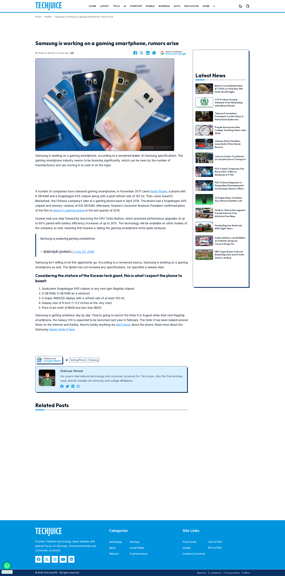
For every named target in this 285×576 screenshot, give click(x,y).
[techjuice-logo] (50, 6)
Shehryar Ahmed (71, 371)
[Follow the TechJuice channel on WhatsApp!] (7, 565)
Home (92, 6)
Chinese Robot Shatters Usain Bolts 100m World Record (227, 144)
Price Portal (189, 541)
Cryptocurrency (139, 553)
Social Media (137, 547)
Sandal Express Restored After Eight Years (228, 227)
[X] (141, 52)
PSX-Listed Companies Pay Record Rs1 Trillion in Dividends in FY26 (229, 171)
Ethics (247, 572)
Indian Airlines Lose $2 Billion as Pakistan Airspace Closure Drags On (230, 240)
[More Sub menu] (214, 6)
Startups (136, 6)
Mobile (150, 6)
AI (125, 6)
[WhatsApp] (154, 52)
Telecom (114, 553)
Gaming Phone (78, 359)
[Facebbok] (38, 559)
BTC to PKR (215, 547)
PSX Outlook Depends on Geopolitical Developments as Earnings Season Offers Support (229, 187)
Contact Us (216, 572)
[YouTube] (63, 559)
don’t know (123, 324)
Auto (177, 6)
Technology (115, 541)
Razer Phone (158, 191)
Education (191, 6)
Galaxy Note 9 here (62, 329)
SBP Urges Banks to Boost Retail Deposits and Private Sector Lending (229, 254)
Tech (116, 6)
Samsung (93, 359)
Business (164, 6)
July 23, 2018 (84, 251)
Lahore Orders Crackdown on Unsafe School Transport (230, 158)
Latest (104, 6)
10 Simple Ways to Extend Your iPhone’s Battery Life (228, 199)
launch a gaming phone (69, 210)
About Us (201, 572)
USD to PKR (215, 541)
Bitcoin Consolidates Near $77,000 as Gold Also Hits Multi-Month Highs (229, 88)
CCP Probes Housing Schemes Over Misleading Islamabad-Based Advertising (228, 104)
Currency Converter (194, 553)
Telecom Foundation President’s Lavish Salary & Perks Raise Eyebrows (229, 116)
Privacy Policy (233, 572)
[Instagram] (55, 559)
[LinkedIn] (147, 52)
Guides (186, 547)
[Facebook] (135, 52)
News (112, 547)
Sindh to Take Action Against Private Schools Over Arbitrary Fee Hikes (230, 213)
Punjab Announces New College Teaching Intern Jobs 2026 (230, 130)
